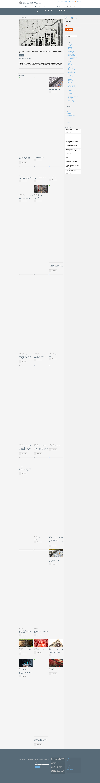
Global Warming (71, 55)
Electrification (72, 58)
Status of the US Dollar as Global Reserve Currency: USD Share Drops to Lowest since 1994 (26, 197)
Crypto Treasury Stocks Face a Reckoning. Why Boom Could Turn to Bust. (40, 356)
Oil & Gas (69, 48)
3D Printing (70, 93)
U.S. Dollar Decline (53, 177)
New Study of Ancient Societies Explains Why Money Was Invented (40, 741)
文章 (67, 111)
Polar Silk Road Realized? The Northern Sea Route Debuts (73, 166)
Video (68, 117)
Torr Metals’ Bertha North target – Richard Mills (73, 135)
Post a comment (69, 29)
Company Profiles (70, 113)
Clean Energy (70, 54)
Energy (68, 45)
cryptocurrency (70, 67)
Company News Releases (71, 115)
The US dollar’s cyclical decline (40, 649)
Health (69, 79)
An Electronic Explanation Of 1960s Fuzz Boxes (72, 157)
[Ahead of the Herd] (30, 2)
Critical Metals (70, 85)
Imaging (69, 98)
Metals (68, 82)
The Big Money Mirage (39, 157)
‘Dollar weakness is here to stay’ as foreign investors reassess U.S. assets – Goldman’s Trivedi (56, 651)
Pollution (69, 60)
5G (68, 94)
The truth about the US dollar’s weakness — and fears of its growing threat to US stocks (25, 469)
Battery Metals (70, 83)
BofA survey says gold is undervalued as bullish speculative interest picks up (72, 171)
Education (68, 44)
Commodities (70, 65)
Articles (36, 12)
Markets (41, 12)
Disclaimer (68, 122)
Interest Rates (70, 72)
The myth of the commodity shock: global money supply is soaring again (25, 158)
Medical (68, 75)
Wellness (69, 80)
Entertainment (69, 51)
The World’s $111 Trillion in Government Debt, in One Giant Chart (56, 267)
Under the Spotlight (70, 101)
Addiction (70, 76)
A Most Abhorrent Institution (55, 89)
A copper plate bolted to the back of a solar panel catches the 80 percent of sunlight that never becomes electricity (73, 150)
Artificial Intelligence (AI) (72, 96)
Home (32, 12)
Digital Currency (71, 69)
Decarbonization (72, 57)
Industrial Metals (71, 87)
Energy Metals (70, 86)
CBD (69, 78)
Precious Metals (71, 89)
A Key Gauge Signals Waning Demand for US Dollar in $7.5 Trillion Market (25, 631)
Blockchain (70, 97)
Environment (69, 52)
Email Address (37, 762)
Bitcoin (69, 63)
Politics (68, 90)
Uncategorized (69, 100)
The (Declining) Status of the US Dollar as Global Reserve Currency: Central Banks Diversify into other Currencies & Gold (56, 540)
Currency (46, 12)
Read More (21, 55)
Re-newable (70, 49)
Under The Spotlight (70, 769)
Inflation (69, 71)
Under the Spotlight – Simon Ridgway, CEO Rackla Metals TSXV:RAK (73, 130)
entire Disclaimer (28, 62)
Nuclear (69, 47)
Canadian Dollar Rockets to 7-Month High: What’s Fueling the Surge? (41, 631)
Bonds (69, 64)
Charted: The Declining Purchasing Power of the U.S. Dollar (40, 197)
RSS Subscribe (78, 1)
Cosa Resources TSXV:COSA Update (72, 161)
